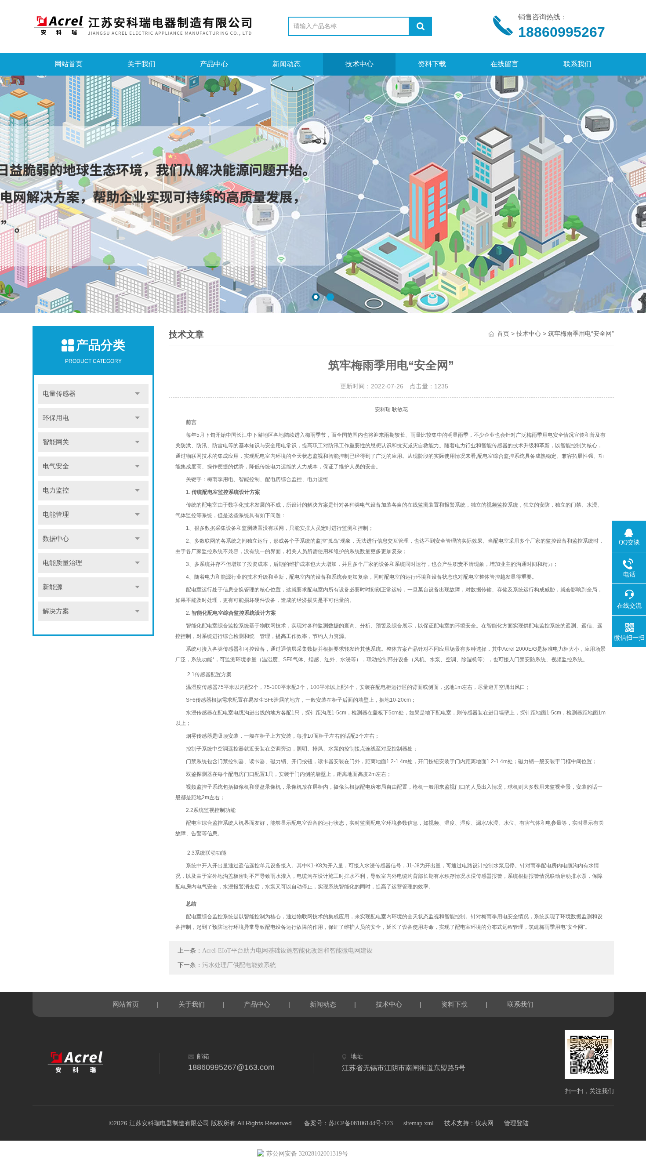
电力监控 (56, 490)
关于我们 (141, 64)
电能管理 (56, 514)
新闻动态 (286, 64)
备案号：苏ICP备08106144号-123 (348, 1123)
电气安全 (56, 466)
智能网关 (56, 442)
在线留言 (504, 64)
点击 (138, 394)
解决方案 (56, 611)
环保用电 (56, 417)
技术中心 (359, 64)
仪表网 (484, 1123)
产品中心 (214, 64)
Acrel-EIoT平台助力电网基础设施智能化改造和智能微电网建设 (287, 950)
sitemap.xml (418, 1123)
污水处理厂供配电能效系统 (239, 965)
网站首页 (68, 64)
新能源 (52, 587)
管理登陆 (516, 1123)
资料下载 (432, 64)
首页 (503, 333)
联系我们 (577, 64)
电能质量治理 (62, 562)
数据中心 (56, 538)
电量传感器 (59, 393)
